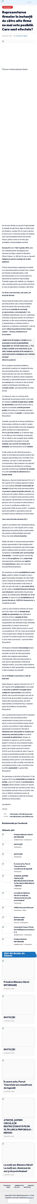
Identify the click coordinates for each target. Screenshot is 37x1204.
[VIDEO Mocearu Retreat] (7, 910)
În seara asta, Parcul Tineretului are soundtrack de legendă (23, 866)
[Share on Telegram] (18, 1201)
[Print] (27, 1201)
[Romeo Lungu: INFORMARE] (7, 920)
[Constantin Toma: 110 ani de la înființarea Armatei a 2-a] (7, 930)
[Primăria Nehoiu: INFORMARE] (7, 942)
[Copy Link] (23, 1201)
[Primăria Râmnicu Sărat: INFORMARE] (7, 837)
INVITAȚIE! (18, 844)
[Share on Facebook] (10, 1201)
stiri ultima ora (27, 816)
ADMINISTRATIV (18, 840)
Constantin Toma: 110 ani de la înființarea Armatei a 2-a (24, 929)
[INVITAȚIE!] (7, 847)
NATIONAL (7, 7)
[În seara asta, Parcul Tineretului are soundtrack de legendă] (7, 866)
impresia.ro (30, 1197)
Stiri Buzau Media (22, 36)
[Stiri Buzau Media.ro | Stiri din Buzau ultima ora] (11, 2)
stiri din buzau (15, 816)
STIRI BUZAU (28, 840)
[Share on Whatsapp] (14, 1201)
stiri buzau (14, 814)
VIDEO (24, 910)
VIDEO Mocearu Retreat (23, 907)
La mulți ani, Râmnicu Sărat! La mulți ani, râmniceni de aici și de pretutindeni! (18, 1168)
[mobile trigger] (33, 2)
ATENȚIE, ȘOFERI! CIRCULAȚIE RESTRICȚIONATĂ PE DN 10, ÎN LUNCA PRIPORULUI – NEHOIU (24, 881)
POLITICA (17, 922)
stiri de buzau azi (25, 814)
